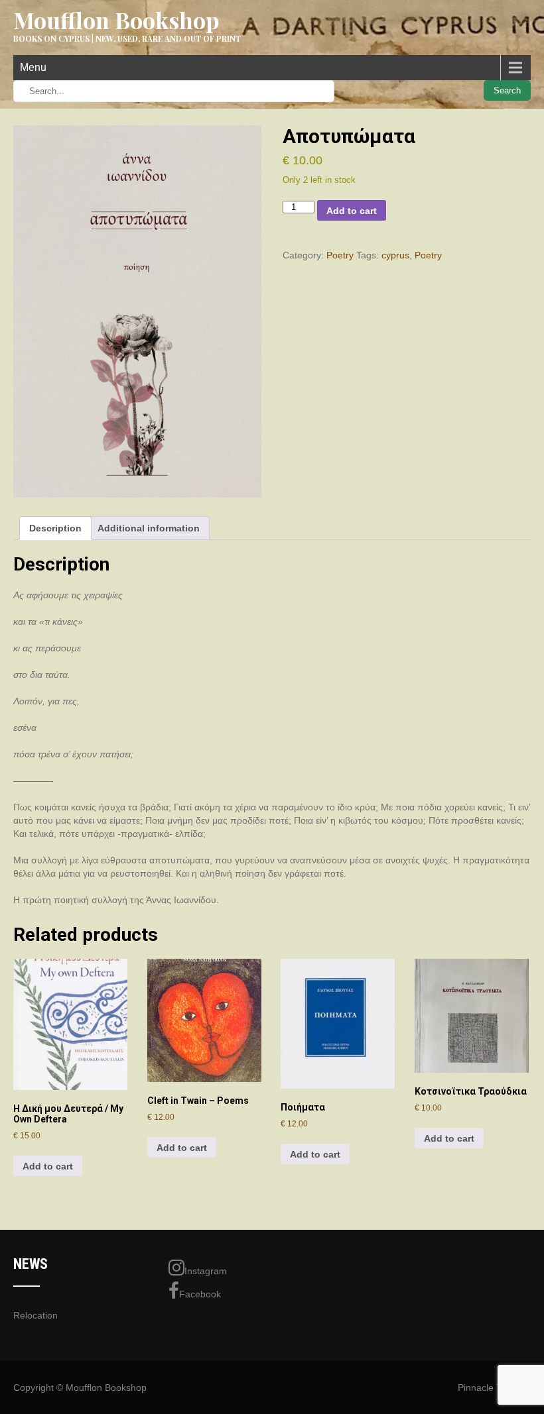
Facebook (200, 1294)
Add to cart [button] (48, 1166)
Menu (33, 67)
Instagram (205, 1271)
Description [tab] (55, 528)
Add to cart (351, 210)
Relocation (35, 1315)
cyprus (395, 255)
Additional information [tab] (149, 528)
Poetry (340, 255)
